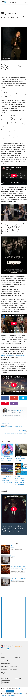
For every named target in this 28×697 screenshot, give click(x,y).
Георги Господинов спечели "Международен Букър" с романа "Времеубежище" (21, 480)
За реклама (4, 660)
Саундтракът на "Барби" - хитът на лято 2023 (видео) (6, 458)
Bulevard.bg (4, 678)
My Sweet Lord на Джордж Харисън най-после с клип (12, 529)
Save (6, 402)
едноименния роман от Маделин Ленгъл (12, 355)
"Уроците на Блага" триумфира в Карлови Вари (21, 458)
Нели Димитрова (18, 410)
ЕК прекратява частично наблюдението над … (16, 433)
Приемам (10, 691)
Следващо (23, 430)
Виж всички (5, 682)
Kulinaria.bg (18, 678)
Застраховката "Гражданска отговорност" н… (12, 426)
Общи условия (22, 693)
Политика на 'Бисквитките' (9, 669)
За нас (3, 654)
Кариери (17, 654)
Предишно (5, 424)
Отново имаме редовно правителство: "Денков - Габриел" (6, 479)
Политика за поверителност (8, 695)
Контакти (17, 657)
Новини (3, 657)
